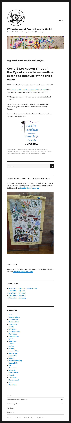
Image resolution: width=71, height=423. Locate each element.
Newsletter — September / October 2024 (23, 288)
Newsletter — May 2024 (17, 295)
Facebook (10, 408)
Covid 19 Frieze (22, 149)
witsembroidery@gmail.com (29, 188)
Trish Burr (12, 377)
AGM (10, 315)
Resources (10, 412)
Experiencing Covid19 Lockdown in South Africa (20, 151)
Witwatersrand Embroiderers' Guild (29, 29)
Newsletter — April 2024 (17, 298)
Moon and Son (14, 351)
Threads (11, 375)
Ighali (28, 149)
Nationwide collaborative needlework (17, 153)
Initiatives (12, 341)
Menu (60, 21)
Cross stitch (13, 324)
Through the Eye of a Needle (37, 153)
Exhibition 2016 (14, 331)
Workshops (13, 385)
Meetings (12, 348)
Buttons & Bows (14, 317)
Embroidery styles (13, 404)
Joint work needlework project (43, 151)
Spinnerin (12, 370)
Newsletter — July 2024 (17, 291)
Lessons (11, 344)
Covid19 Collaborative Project (39, 149)
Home (9, 395)
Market (11, 346)
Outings (11, 358)
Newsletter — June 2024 (17, 293)
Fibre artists (13, 334)
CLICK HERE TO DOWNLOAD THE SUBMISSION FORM (28, 90)
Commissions (13, 319)
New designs (13, 353)
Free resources (14, 336)
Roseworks (12, 368)
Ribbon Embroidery (15, 360)
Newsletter (12, 356)
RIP (10, 365)
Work (10, 382)
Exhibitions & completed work (17, 399)
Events (11, 327)
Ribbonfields (13, 363)
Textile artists (13, 373)
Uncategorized (14, 380)
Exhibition (12, 329)
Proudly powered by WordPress (36, 418)
